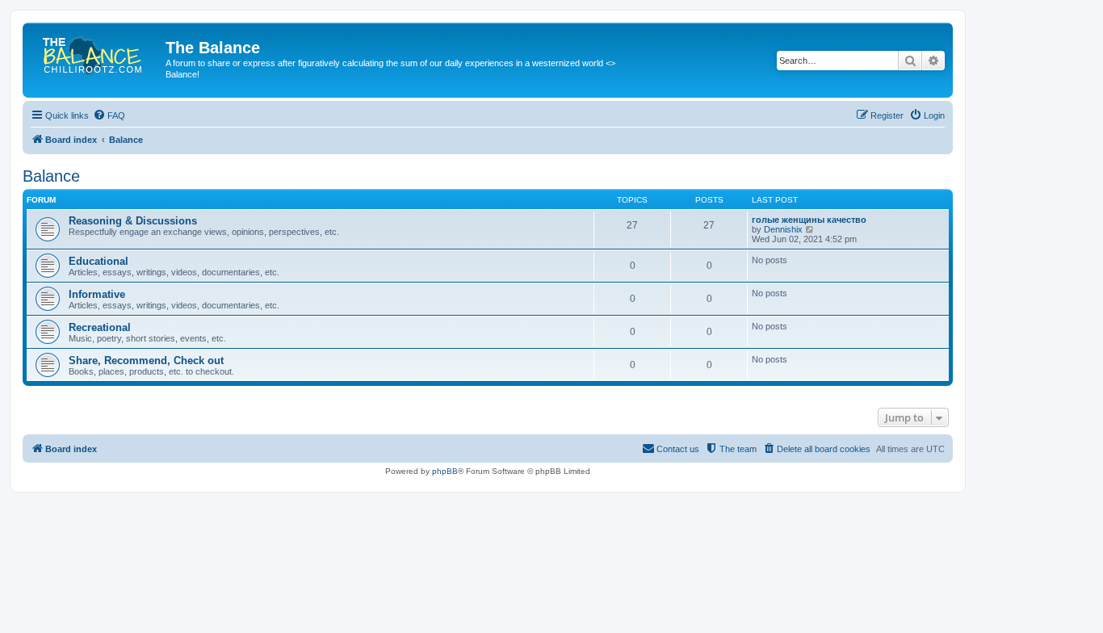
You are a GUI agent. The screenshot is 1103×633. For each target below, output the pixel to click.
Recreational (100, 327)
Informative (97, 294)
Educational (98, 261)
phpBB (445, 471)
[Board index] (96, 52)
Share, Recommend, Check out (146, 360)
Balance (51, 176)
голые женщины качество (809, 219)
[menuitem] (109, 115)
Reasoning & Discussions (133, 221)
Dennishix (783, 229)
